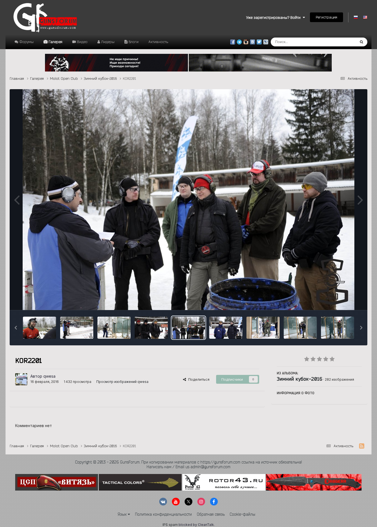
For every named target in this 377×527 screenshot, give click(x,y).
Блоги (133, 42)
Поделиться (197, 379)
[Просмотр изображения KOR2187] (337, 328)
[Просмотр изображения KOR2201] (188, 328)
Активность (158, 42)
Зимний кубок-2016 (299, 379)
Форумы (26, 42)
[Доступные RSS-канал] (361, 446)
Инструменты (343, 300)
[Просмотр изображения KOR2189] (300, 328)
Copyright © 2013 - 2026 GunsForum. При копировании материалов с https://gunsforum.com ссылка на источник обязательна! (188, 462)
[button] (16, 328)
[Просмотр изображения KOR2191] (263, 328)
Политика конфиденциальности (163, 514)
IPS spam (170, 525)
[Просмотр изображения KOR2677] (76, 328)
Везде (343, 42)
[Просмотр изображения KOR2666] (114, 328)
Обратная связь (211, 514)
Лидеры (107, 42)
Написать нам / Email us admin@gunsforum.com (188, 467)
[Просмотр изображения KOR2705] (39, 328)
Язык (123, 514)
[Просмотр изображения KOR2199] (225, 328)
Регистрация (326, 17)
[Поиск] (361, 42)
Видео (81, 42)
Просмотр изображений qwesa (122, 382)
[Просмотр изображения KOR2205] (151, 328)
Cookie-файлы (242, 514)
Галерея (54, 42)
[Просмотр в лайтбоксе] (188, 199)
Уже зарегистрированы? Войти (274, 17)
